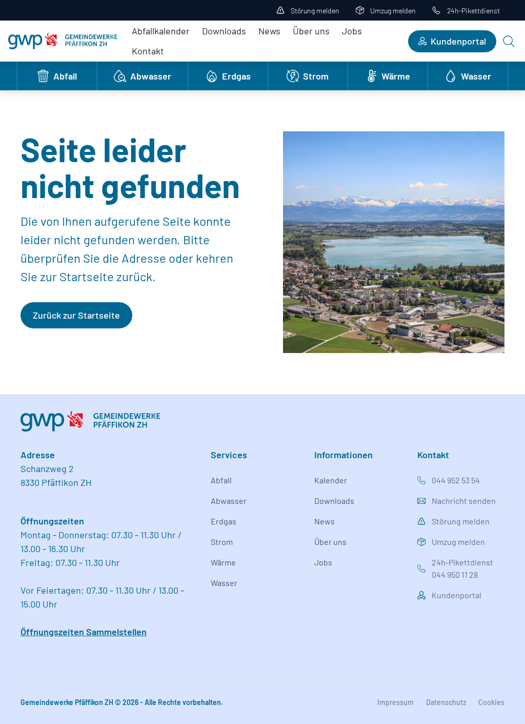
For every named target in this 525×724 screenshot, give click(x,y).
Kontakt (148, 50)
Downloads (224, 30)
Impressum (395, 702)
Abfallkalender (161, 30)
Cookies (491, 702)
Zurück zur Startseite (76, 315)
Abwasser (229, 500)
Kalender (330, 480)
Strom (222, 541)
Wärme (223, 562)
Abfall (221, 480)
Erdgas (223, 521)
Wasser (224, 583)
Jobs (352, 30)
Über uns (311, 30)
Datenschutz (446, 702)
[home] (62, 41)
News (269, 30)
